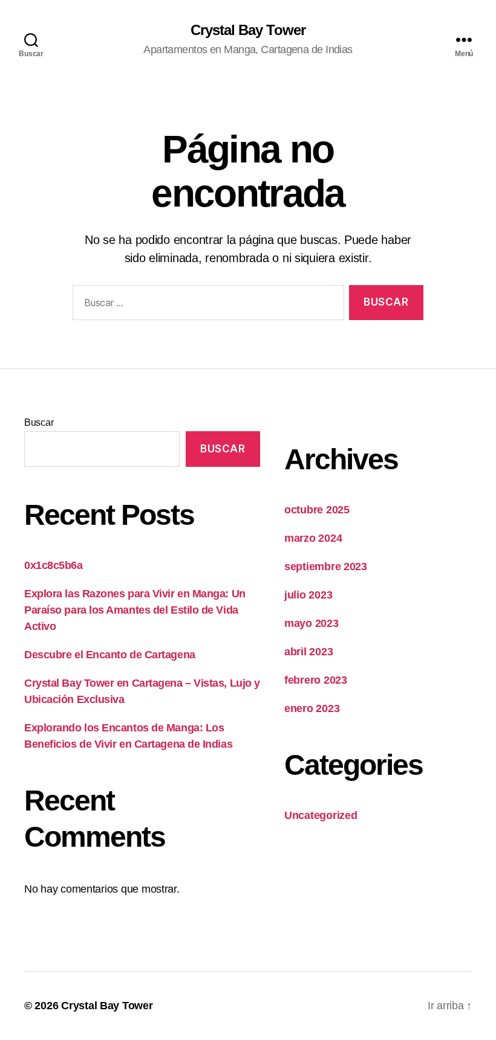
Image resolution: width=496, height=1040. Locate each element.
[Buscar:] (206, 305)
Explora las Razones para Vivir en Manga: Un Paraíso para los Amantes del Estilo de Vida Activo (135, 610)
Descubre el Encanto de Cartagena (109, 655)
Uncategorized (320, 815)
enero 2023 (311, 708)
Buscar (38, 422)
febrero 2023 (315, 680)
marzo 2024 (313, 538)
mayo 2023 (311, 623)
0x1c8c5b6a (53, 565)
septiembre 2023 (325, 566)
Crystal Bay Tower (248, 30)
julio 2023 (308, 595)
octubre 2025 (317, 510)
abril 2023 (308, 652)
